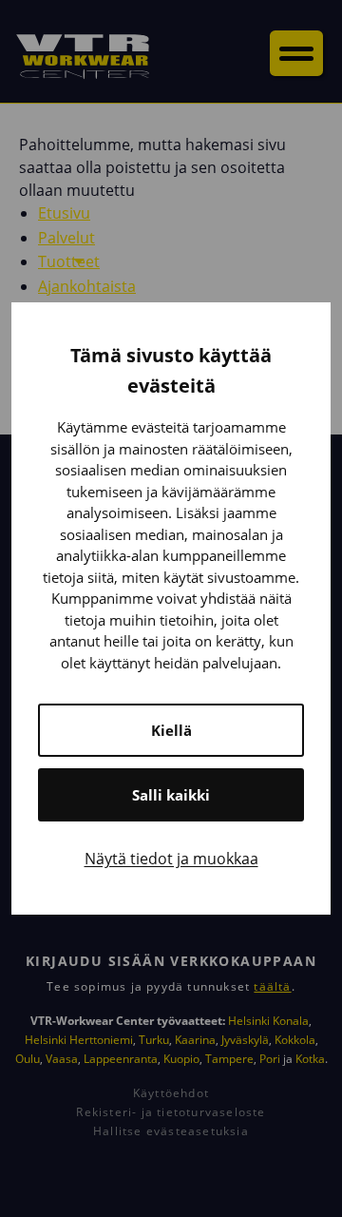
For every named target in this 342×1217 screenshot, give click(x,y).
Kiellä (171, 730)
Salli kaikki (171, 794)
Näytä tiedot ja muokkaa (171, 858)
